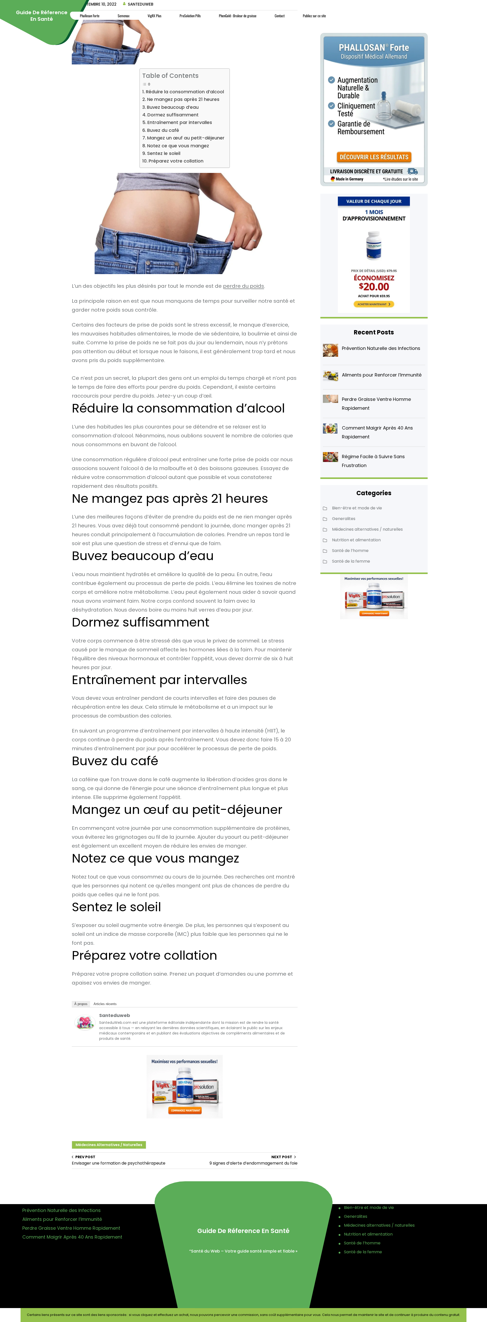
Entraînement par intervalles (179, 122)
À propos (81, 1004)
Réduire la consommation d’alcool (185, 91)
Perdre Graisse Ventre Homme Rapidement (71, 1228)
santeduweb (114, 1015)
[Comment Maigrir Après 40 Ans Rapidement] (330, 429)
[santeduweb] (85, 1028)
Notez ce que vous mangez (178, 145)
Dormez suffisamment (173, 115)
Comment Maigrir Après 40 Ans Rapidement (72, 1237)
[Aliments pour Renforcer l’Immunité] (330, 376)
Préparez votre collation (176, 161)
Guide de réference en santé (41, 16)
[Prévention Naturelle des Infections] (330, 351)
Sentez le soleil (163, 153)
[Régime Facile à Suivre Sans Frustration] (330, 458)
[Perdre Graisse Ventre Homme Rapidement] (330, 400)
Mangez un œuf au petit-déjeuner (185, 138)
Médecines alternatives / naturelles (109, 1144)
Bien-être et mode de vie (357, 508)
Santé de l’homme (350, 550)
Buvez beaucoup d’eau (173, 107)
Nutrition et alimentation (356, 540)
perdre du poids (243, 286)
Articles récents (105, 1004)
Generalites (343, 519)
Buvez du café (163, 130)
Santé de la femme (351, 561)
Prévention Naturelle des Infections (381, 348)
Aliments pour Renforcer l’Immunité (382, 375)
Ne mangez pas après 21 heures (183, 99)
